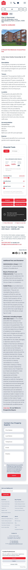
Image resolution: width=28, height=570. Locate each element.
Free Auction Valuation (5, 525)
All (12, 9)
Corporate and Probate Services (7, 522)
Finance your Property (19, 508)
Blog (16, 522)
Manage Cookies (14, 564)
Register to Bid (4, 510)
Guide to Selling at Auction (6, 520)
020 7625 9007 (6, 242)
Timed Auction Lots (5, 506)
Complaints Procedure (19, 529)
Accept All (14, 558)
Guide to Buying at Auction (20, 503)
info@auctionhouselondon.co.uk (11, 244)
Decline (14, 561)
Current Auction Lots (5, 501)
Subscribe (6, 494)
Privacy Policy (17, 525)
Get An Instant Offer (5, 527)
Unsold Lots (3, 508)
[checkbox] (5, 465)
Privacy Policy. (17, 471)
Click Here (6, 408)
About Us (16, 518)
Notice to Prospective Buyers (20, 506)
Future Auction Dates (5, 503)
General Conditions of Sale (20, 510)
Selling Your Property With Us (7, 518)
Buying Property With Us (19, 501)
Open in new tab (21, 223)
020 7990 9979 (15, 542)
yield (6, 151)
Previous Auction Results (6, 512)
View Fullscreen (8, 223)
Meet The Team (18, 520)
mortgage (14, 151)
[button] (25, 3)
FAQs (16, 527)
